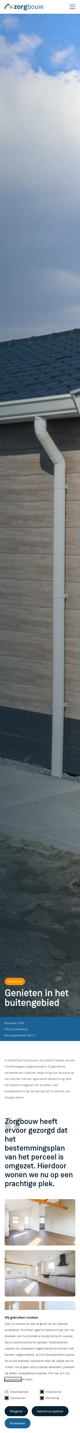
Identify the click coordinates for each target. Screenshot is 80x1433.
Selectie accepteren (50, 1411)
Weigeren (16, 1411)
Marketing (52, 1398)
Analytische (53, 1392)
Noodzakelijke (19, 1392)
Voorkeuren (18, 1398)
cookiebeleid (13, 1379)
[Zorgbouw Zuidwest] (27, 8)
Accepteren (17, 1423)
